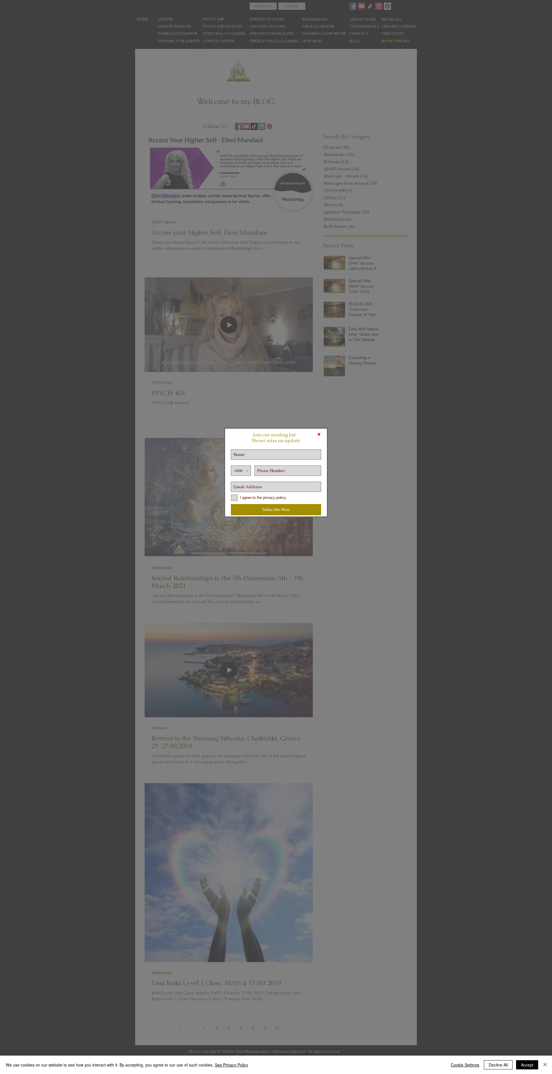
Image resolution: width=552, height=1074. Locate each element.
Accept (527, 1065)
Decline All (498, 1065)
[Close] (545, 1064)
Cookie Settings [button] (465, 1065)
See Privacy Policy (231, 1065)
